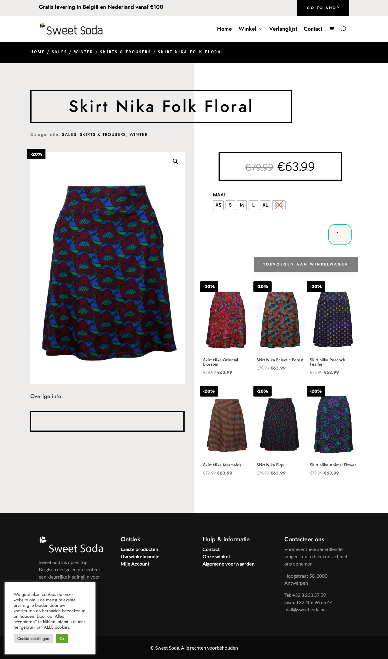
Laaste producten (139, 549)
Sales (59, 51)
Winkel (247, 29)
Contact (313, 29)
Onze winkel (216, 556)
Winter (83, 51)
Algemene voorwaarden (228, 563)
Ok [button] (61, 638)
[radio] (218, 205)
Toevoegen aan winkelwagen (306, 264)
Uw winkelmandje (140, 556)
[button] (175, 161)
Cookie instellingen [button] (33, 638)
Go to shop (323, 8)
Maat (220, 194)
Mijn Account (135, 563)
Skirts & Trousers (125, 51)
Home (224, 29)
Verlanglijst (283, 29)
